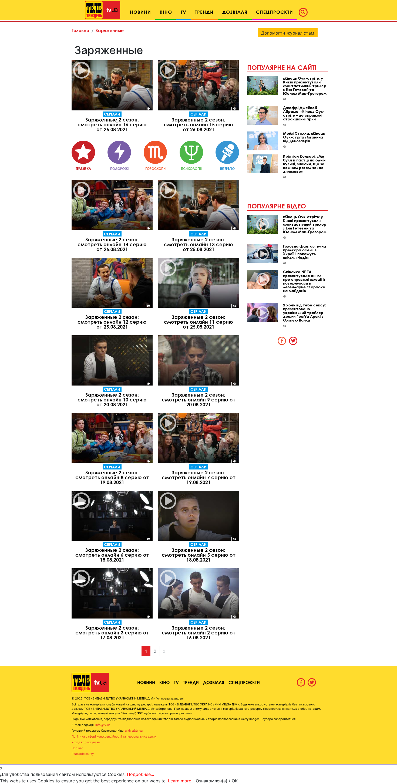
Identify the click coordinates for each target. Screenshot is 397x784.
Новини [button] (140, 12)
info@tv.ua (102, 725)
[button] (304, 12)
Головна (80, 30)
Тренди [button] (204, 12)
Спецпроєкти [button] (274, 12)
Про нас (77, 748)
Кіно (164, 682)
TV (176, 682)
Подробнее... (140, 774)
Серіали (112, 114)
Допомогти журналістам (287, 33)
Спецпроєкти (244, 682)
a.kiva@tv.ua (134, 730)
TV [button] (183, 12)
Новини (146, 682)
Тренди (191, 682)
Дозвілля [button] (234, 12)
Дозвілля (213, 682)
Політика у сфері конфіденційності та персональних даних (114, 736)
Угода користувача (86, 742)
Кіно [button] (166, 12)
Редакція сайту (83, 754)
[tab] (282, 340)
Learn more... (181, 780)
